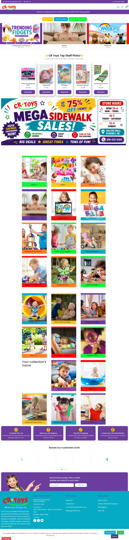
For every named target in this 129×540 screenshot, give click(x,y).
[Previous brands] (21, 460)
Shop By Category (60, 19)
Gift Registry (102, 510)
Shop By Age (47, 19)
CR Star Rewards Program (108, 506)
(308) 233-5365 (38, 507)
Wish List (101, 513)
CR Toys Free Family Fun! (77, 19)
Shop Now (28, 92)
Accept (120, 532)
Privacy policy (110, 532)
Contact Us (70, 506)
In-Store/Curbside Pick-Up (76, 510)
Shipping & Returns (73, 513)
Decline (114, 536)
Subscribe (81, 487)
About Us (69, 503)
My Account (102, 503)
